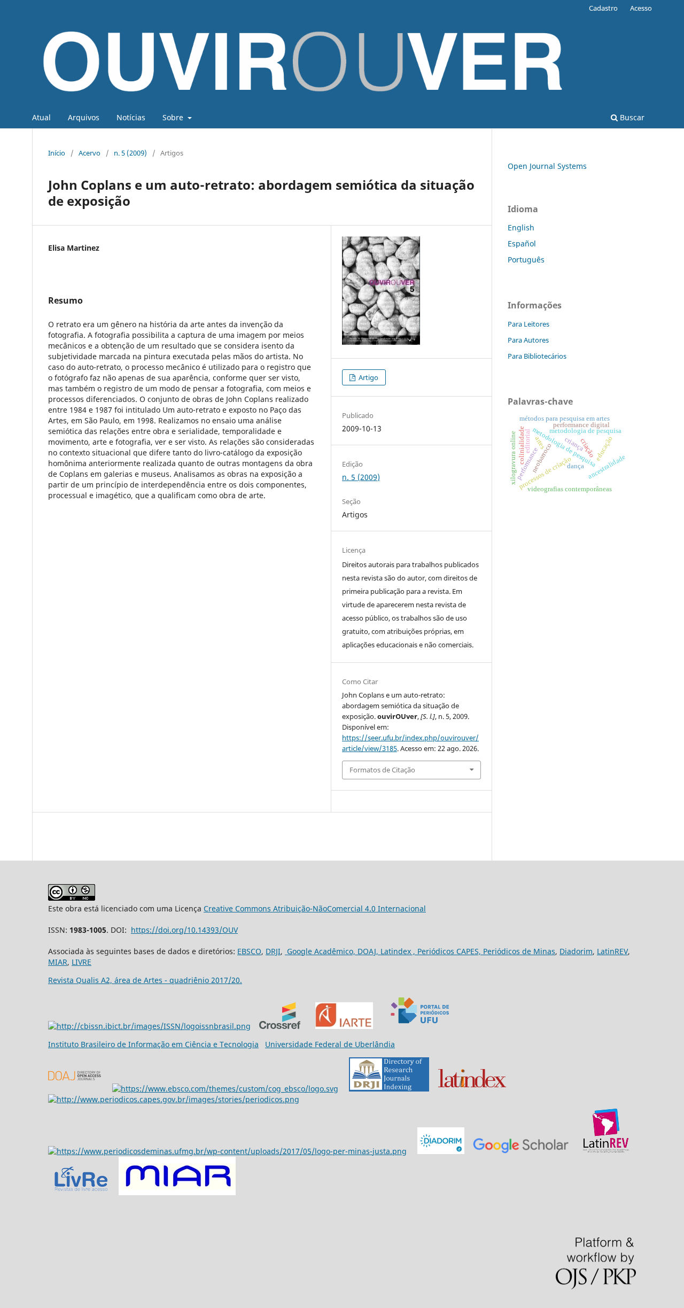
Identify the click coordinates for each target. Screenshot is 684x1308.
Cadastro (603, 8)
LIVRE (81, 962)
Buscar (631, 117)
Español (522, 243)
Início (56, 153)
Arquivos (83, 117)
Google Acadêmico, (320, 951)
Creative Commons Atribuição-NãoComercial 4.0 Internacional (315, 908)
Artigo (367, 377)
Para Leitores (528, 324)
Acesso (641, 8)
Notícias (130, 117)
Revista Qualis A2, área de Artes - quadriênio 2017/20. (145, 980)
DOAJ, (366, 951)
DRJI (273, 951)
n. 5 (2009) (130, 153)
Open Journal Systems (547, 166)
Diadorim (576, 951)
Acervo (89, 153)
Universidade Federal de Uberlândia (330, 1044)
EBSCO (249, 951)
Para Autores (528, 340)
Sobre (173, 117)
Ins (53, 1044)
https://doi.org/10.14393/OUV (184, 930)
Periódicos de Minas (518, 951)
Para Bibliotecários (537, 356)
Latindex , (396, 951)
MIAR (57, 962)
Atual (41, 117)
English (521, 227)
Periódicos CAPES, (448, 951)
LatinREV (612, 951)
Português (526, 259)
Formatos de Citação (382, 770)
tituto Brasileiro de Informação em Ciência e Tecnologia (159, 1044)
